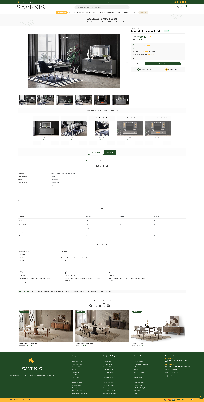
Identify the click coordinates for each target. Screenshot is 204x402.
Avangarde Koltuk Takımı (109, 393)
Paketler (134, 12)
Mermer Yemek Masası (78, 388)
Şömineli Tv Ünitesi (108, 374)
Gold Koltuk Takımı (107, 367)
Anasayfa (80, 21)
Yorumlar (120, 160)
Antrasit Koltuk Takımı (108, 382)
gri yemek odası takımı (91, 291)
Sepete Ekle (162, 63)
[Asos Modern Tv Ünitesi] (130, 128)
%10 (149, 48)
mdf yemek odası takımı (64, 291)
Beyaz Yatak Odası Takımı (109, 390)
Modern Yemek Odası (107, 21)
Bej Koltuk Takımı (107, 364)
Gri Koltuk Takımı (107, 361)
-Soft (188, 399)
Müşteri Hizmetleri (138, 361)
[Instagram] (183, 2)
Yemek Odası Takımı (96, 21)
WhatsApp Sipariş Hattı (146, 69)
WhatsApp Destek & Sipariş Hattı (27, 2)
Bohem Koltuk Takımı (108, 380)
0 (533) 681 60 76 (173, 369)
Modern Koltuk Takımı (108, 385)
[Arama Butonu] (76, 7)
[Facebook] (175, 2)
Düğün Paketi (75, 372)
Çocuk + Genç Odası (77, 364)
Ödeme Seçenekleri (109, 160)
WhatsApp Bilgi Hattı (173, 69)
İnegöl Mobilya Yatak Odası (79, 390)
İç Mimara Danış (96, 160)
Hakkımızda (137, 359)
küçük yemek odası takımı (105, 291)
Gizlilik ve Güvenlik (139, 374)
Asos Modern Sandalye (102, 117)
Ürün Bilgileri (85, 160)
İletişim (135, 393)
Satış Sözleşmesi (138, 380)
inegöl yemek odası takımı (50, 291)
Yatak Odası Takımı (77, 359)
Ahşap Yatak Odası (108, 369)
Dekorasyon (127, 12)
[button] (21, 61)
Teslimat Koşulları (138, 385)
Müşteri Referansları (139, 372)
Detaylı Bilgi (23, 282)
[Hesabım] (182, 7)
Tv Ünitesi (74, 369)
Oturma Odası (101, 12)
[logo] (31, 7)
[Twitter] (178, 2)
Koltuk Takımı (75, 374)
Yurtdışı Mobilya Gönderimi (141, 364)
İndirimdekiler (137, 367)
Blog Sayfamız (137, 390)
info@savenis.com (170, 376)
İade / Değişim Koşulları (140, 388)
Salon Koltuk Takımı (108, 372)
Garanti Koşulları (138, 377)
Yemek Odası (81, 12)
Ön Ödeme (145, 51)
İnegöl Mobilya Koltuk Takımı (79, 393)
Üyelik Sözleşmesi (139, 382)
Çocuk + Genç (90, 12)
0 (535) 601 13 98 (174, 372)
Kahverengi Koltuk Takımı (109, 388)
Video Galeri (137, 369)
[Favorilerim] (178, 7)
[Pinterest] (180, 2)
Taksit (148, 45)
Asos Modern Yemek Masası (74, 117)
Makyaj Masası (106, 359)
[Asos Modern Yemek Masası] (74, 128)
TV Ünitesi (119, 12)
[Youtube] (185, 2)
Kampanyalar (62, 12)
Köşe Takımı (110, 12)
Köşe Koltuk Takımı (76, 367)
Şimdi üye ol (124, 2)
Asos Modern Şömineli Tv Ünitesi (158, 117)
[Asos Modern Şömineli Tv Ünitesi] (158, 128)
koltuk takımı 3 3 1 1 (76, 385)
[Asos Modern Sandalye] (102, 128)
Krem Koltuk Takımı (108, 377)
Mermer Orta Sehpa (77, 382)
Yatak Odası (71, 12)
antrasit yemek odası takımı (78, 291)
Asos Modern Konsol (46, 117)
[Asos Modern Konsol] (46, 128)
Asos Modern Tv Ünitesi (130, 117)
